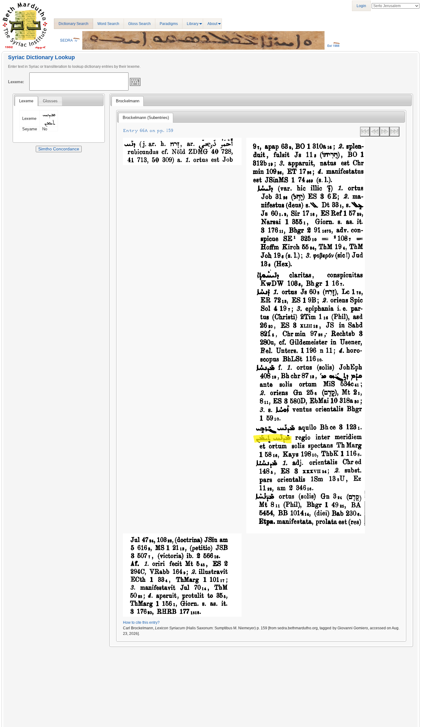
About (212, 24)
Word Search (108, 24)
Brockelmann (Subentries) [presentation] (146, 117)
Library (192, 24)
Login (361, 6)
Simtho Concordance (58, 148)
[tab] (26, 101)
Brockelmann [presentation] (127, 101)
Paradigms (169, 24)
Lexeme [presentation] (26, 101)
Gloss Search (139, 24)
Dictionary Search (73, 24)
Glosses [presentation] (50, 101)
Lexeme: (16, 82)
